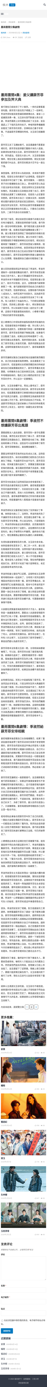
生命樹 (4, 1194)
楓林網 (3, 22)
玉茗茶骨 (5, 1230)
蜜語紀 (4, 1121)
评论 (3, 1254)
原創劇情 (11, 22)
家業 (3, 1049)
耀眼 (3, 1085)
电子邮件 (5, 1297)
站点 (3, 1308)
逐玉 (3, 1158)
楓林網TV (18, 1379)
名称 (3, 1285)
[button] (4, 14)
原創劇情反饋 (23, 1382)
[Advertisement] (23, 68)
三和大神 (35, 1379)
